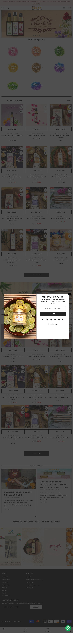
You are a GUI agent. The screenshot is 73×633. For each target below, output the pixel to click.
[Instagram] (47, 320)
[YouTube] (59, 320)
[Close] (69, 294)
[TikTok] (55, 320)
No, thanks (54, 324)
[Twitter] (63, 320)
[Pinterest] (51, 320)
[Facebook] (43, 320)
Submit (53, 314)
